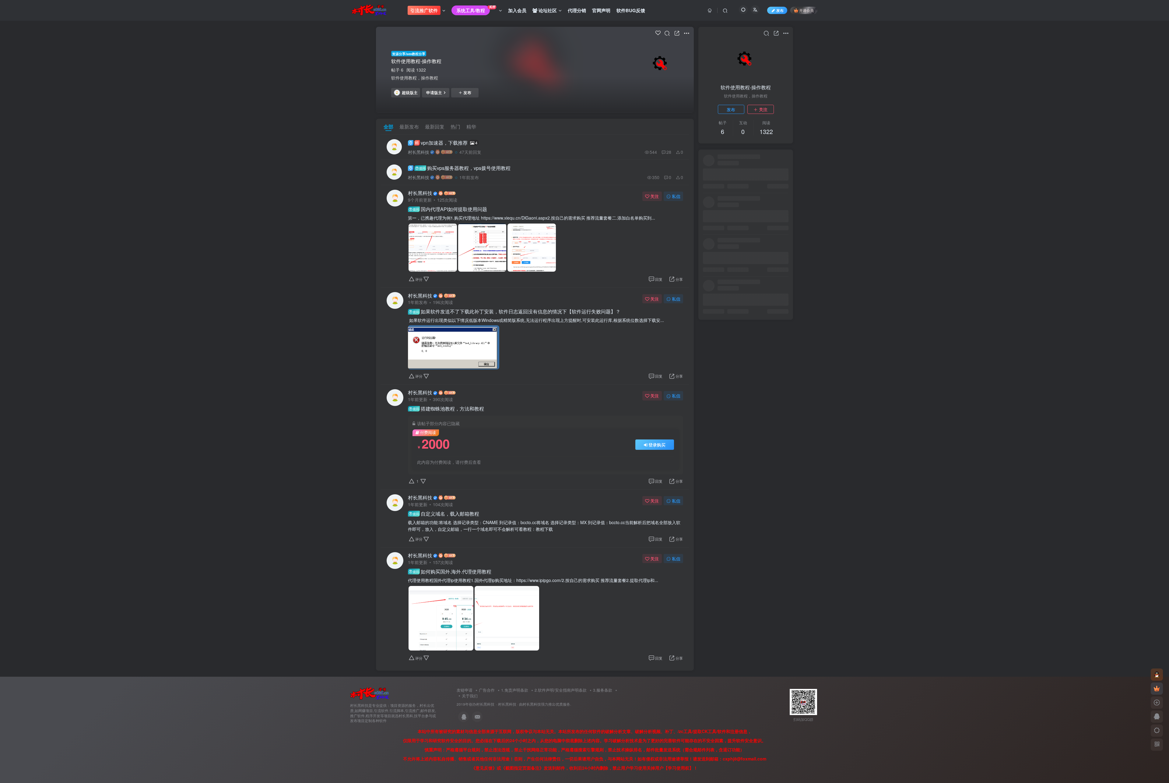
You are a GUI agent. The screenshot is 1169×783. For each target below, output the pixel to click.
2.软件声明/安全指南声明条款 (561, 690)
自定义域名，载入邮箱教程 (446, 513)
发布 (467, 92)
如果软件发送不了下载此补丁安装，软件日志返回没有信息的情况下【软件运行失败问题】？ (516, 311)
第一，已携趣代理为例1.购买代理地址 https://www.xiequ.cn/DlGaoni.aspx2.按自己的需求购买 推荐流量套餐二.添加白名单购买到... (531, 218)
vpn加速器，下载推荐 (446, 142)
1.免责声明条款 (514, 690)
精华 (471, 126)
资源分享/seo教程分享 (408, 53)
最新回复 (434, 126)
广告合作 (487, 690)
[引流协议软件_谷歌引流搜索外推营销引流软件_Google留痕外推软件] (369, 693)
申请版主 (434, 92)
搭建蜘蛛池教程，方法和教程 (448, 408)
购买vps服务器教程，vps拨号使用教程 (465, 167)
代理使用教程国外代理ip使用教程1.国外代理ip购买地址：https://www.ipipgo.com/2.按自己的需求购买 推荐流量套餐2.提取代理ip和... (533, 580)
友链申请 (464, 690)
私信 (676, 196)
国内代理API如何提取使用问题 (450, 209)
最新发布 (409, 126)
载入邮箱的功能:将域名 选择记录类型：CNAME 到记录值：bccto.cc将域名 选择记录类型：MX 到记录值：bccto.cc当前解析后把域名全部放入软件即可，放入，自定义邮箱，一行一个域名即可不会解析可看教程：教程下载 (544, 525)
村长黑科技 (418, 152)
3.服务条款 (602, 690)
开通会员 (806, 10)
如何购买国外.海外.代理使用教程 (452, 571)
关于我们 (470, 696)
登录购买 (656, 445)
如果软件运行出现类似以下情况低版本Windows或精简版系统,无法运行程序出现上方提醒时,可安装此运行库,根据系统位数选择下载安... (536, 320)
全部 (388, 126)
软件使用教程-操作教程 (416, 61)
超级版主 (410, 92)
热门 (455, 126)
